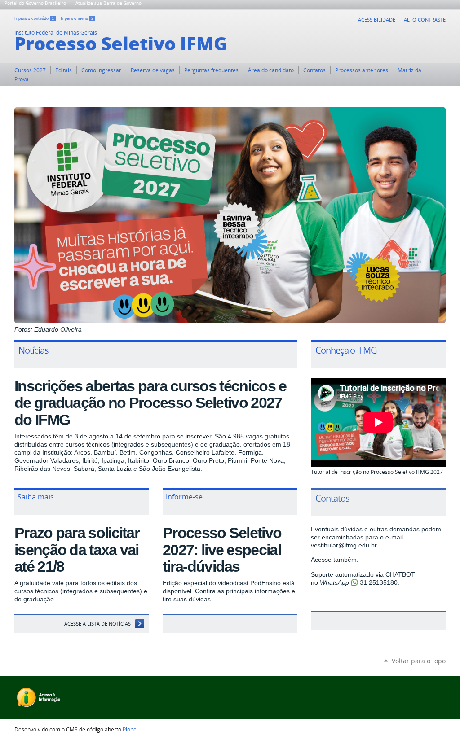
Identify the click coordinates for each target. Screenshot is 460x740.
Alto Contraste (425, 19)
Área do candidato (271, 70)
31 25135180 (379, 582)
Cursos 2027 (30, 70)
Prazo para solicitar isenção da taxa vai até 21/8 (76, 549)
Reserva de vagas (153, 70)
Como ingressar (101, 70)
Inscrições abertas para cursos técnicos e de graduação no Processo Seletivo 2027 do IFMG (150, 402)
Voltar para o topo (419, 661)
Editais (63, 70)
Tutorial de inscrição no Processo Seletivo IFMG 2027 (377, 472)
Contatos (314, 70)
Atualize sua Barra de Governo (108, 3)
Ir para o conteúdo (34, 18)
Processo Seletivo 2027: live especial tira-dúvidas (222, 549)
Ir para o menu (77, 18)
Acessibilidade (376, 19)
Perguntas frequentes (211, 70)
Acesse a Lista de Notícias (97, 623)
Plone (130, 729)
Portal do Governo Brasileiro (35, 3)
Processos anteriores (361, 70)
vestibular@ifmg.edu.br (343, 545)
